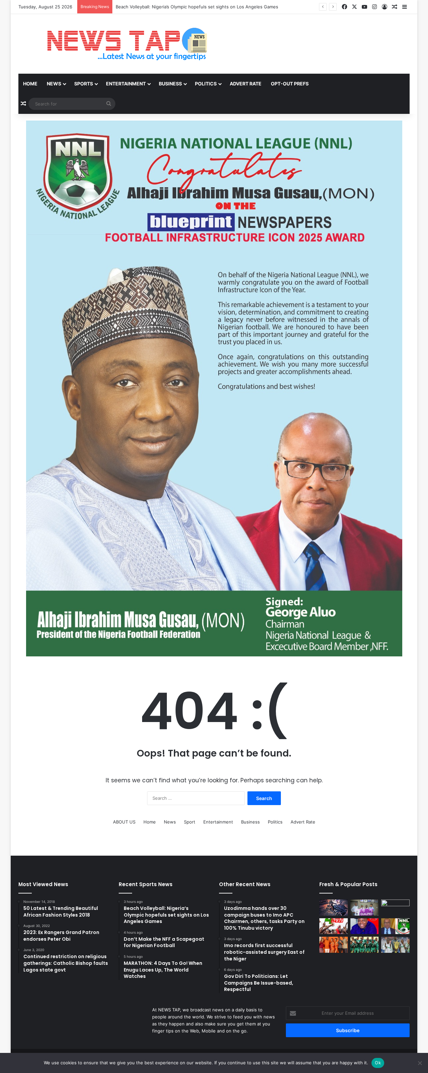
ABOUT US (124, 822)
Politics (206, 83)
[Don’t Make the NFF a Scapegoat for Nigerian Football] (395, 908)
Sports (83, 83)
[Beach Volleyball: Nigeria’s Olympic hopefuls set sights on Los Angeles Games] (364, 908)
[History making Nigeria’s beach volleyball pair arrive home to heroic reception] (395, 945)
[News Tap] (118, 43)
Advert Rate (245, 83)
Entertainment (126, 83)
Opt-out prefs (290, 83)
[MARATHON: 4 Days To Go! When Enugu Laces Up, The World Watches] (333, 926)
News (54, 83)
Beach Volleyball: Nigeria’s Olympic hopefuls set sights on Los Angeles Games (197, 6)
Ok (378, 1062)
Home (30, 83)
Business (170, 83)
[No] (419, 1063)
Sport (189, 822)
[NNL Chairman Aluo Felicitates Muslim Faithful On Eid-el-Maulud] (395, 926)
